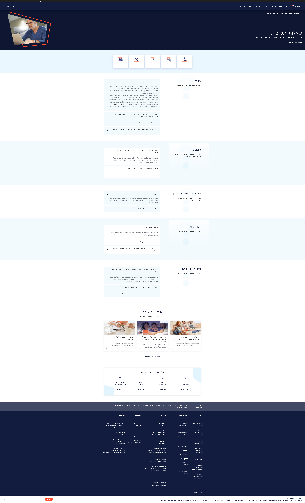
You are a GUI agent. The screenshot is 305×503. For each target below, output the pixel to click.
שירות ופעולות (288, 14)
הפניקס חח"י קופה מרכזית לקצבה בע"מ (156, 437)
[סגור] (4, 499)
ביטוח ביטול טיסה (199, 432)
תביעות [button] (250, 6)
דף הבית (296, 14)
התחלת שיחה (184, 389)
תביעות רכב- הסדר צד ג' (134, 442)
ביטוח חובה (200, 425)
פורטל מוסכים (160, 405)
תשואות (123, 419)
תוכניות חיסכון (184, 419)
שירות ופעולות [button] (241, 6)
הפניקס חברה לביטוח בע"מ (159, 434)
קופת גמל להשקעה (183, 432)
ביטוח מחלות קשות (198, 448)
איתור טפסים (138, 432)
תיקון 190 (185, 434)
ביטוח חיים (200, 441)
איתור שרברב (137, 428)
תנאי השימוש (162, 446)
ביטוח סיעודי (200, 446)
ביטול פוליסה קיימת (120, 443)
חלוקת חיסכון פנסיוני (183, 446)
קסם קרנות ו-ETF (183, 469)
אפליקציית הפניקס (198, 478)
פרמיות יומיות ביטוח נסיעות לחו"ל (117, 441)
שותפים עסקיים (119, 405)
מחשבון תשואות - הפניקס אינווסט (116, 421)
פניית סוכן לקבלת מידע (119, 439)
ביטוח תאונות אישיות (198, 443)
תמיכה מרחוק (200, 474)
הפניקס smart (24, 1)
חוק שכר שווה (162, 473)
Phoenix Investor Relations (158, 485)
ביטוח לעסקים (199, 450)
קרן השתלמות (184, 428)
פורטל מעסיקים (42, 1)
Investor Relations (7, 1)
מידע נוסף (120, 389)
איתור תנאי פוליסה (136, 430)
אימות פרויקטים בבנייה (119, 432)
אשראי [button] (258, 6)
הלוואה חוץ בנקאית (183, 454)
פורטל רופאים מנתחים (133, 405)
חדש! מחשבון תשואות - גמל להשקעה (115, 423)
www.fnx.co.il (118, 104)
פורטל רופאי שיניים (148, 405)
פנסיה (186, 421)
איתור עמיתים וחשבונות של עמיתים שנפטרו (155, 468)
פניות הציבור (163, 441)
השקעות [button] (265, 6)
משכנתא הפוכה (184, 439)
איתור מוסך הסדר (136, 423)
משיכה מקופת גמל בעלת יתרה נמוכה (178, 437)
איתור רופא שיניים (136, 421)
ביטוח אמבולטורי (199, 455)
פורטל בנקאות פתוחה (181, 408)
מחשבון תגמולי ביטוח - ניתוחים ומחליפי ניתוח (114, 452)
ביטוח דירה (200, 437)
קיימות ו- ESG (162, 421)
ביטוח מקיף (200, 421)
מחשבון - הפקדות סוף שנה (118, 430)
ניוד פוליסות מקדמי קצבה (118, 437)
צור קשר (164, 425)
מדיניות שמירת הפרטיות (160, 448)
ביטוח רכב (200, 419)
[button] (132, 95)
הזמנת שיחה (141, 389)
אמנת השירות (162, 439)
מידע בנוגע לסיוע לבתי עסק (159, 466)
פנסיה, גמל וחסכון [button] (276, 6)
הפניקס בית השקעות (33, 1)
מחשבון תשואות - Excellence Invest (115, 425)
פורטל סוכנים (50, 1)
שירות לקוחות (162, 428)
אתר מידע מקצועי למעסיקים (118, 448)
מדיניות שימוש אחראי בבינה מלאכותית (156, 450)
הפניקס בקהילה (162, 455)
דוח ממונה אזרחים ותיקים (159, 475)
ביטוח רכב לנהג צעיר (198, 423)
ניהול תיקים (185, 467)
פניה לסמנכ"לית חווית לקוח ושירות (157, 452)
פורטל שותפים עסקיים (197, 472)
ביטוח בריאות (200, 434)
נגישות (164, 457)
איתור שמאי (138, 425)
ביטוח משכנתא (199, 439)
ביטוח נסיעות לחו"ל (198, 430)
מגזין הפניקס (162, 423)
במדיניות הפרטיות (175, 500)
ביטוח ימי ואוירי (199, 452)
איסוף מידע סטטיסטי (160, 459)
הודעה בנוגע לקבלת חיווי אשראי (158, 470)
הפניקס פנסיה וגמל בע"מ (159, 432)
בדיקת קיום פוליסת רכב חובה (117, 450)
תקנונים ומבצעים (121, 446)
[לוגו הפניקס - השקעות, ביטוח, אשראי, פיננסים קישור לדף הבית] (296, 6)
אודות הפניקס (162, 419)
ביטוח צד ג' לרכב (199, 428)
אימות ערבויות (121, 434)
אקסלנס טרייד (184, 464)
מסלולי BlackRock (183, 425)
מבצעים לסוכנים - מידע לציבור (158, 461)
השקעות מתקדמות (183, 471)
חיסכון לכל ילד (184, 430)
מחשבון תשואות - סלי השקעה (117, 428)
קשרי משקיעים (16, 1)
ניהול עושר (185, 473)
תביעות (164, 430)
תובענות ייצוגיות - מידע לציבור (158, 464)
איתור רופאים (137, 419)
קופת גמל (185, 423)
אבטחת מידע (162, 443)
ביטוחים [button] (287, 6)
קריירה (56, 1)
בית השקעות (185, 462)
